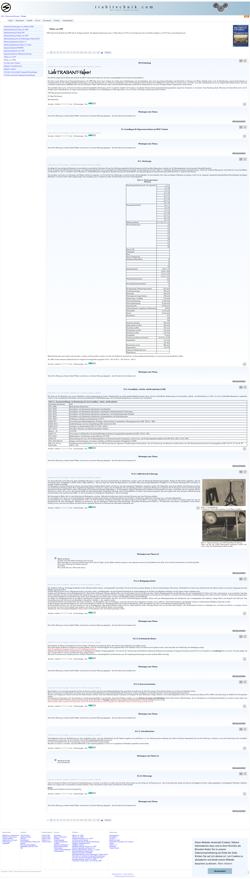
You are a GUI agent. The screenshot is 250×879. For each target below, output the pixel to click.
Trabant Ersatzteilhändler (62, 849)
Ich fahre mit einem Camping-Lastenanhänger (19, 75)
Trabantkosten (59, 851)
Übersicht (108, 52)
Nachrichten (20, 20)
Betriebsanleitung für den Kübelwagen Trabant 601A (22, 39)
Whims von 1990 (10, 60)
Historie (22, 843)
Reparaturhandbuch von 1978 (14, 51)
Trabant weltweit (7, 838)
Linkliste (56, 843)
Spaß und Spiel (114, 840)
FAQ (2, 16)
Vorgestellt (5, 843)
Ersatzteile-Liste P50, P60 (29, 846)
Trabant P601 (46, 838)
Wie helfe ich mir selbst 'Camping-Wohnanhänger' (21, 72)
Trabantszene (7, 841)
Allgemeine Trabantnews (10, 835)
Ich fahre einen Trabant (12, 63)
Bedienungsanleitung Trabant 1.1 (15, 42)
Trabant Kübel (46, 841)
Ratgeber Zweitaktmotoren (13, 66)
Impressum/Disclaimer (61, 845)
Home (11, 20)
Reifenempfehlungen (12, 16)
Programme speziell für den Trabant (121, 841)
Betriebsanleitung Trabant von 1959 (16, 29)
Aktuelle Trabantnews (9, 837)
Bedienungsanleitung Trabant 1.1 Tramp (17, 45)
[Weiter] (102, 53)
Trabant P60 (46, 837)
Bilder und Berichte (60, 837)
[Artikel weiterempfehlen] (241, 61)
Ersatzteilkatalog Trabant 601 (30, 841)
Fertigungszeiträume (61, 841)
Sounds (112, 838)
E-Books (57, 20)
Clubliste (57, 838)
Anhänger (112, 846)
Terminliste (57, 835)
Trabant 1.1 (45, 840)
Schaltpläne (113, 837)
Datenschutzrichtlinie (61, 846)
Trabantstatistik (59, 840)
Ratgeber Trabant (10, 69)
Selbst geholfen (25, 837)
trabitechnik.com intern (9, 840)
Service (37, 20)
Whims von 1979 (10, 57)
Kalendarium (24, 840)
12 (89, 52)
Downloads (47, 20)
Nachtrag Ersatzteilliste (28, 845)
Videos (111, 843)
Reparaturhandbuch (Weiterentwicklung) (17, 54)
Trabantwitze (58, 848)
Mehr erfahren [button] (225, 863)
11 (85, 52)
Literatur (23, 838)
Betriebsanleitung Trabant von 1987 (16, 36)
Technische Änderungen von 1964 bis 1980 (19, 26)
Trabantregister (68, 20)
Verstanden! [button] (220, 871)
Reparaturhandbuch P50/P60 (13, 48)
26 (98, 52)
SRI (21, 848)
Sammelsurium (114, 835)
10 (81, 52)
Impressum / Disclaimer (122, 874)
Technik (29, 20)
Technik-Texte (25, 835)
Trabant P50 (46, 835)
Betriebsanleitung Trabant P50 (14, 32)
